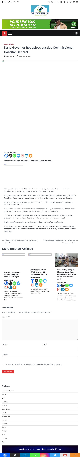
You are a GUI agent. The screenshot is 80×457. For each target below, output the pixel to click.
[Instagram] (67, 2)
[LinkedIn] (61, 2)
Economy (4, 394)
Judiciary (4, 420)
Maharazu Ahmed (11, 56)
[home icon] (4, 33)
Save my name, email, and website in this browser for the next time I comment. (33, 364)
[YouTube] (74, 2)
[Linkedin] (26, 156)
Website (5, 354)
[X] (10, 156)
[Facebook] (55, 2)
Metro (4, 427)
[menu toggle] (10, 33)
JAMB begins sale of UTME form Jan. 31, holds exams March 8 (39, 272)
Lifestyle (4, 424)
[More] (30, 156)
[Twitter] (49, 2)
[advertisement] (40, 24)
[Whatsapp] (14, 156)
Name (4, 344)
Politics (4, 431)
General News (9, 44)
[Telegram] (18, 156)
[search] (76, 33)
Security (4, 438)
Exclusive (4, 402)
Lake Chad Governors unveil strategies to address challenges (12, 274)
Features (4, 405)
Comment (6, 317)
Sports (4, 442)
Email (44, 344)
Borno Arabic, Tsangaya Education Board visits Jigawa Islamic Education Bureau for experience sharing (66, 274)
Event (3, 398)
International (6, 416)
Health (4, 413)
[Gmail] (22, 156)
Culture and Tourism (8, 391)
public (4, 435)
